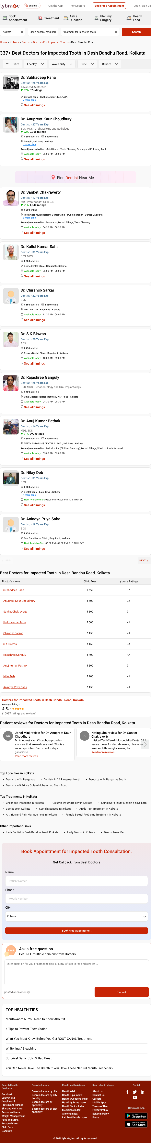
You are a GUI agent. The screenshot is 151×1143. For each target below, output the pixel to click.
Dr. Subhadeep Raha (38, 77)
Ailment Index (70, 1113)
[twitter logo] (135, 1093)
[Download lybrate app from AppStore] (136, 1126)
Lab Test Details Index (74, 1117)
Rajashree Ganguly (14, 654)
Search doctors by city (44, 1091)
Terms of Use (100, 1106)
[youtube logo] (135, 1098)
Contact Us (98, 1095)
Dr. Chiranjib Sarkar (37, 290)
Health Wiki (68, 1091)
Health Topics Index (73, 1106)
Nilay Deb (9, 676)
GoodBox (7, 1130)
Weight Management (13, 1116)
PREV (8, 560)
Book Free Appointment (109, 5)
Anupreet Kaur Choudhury (19, 600)
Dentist (26, 42)
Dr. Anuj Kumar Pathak (40, 421)
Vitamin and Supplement (8, 1099)
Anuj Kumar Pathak (15, 665)
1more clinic (29, 144)
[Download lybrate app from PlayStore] (136, 1118)
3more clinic (29, 217)
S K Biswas (10, 644)
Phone (9, 890)
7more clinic (29, 100)
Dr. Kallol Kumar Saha (40, 246)
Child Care (7, 1127)
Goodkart (7, 1094)
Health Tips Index (72, 1095)
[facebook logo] (127, 1093)
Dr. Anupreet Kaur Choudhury (46, 119)
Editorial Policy (100, 1113)
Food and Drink (10, 1119)
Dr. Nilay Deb (32, 472)
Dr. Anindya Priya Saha (40, 519)
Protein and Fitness (12, 1104)
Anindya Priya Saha (15, 687)
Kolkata (14, 42)
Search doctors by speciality (42, 1103)
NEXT (142, 560)
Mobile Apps (99, 1102)
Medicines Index (71, 1109)
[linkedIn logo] (142, 1093)
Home (3, 42)
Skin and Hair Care (12, 1108)
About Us (97, 1091)
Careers (96, 1098)
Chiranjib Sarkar (13, 633)
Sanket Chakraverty (15, 611)
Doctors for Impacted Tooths (51, 42)
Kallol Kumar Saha (14, 622)
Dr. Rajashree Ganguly (40, 377)
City (8, 907)
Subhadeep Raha (13, 590)
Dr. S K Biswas (33, 333)
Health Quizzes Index (74, 1102)
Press (95, 1117)
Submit (121, 992)
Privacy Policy (100, 1109)
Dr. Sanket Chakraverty (41, 192)
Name (9, 872)
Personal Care (9, 1123)
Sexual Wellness (11, 1112)
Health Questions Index (75, 1098)
